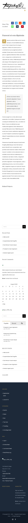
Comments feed (7, 448)
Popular (6, 323)
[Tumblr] (17, 26)
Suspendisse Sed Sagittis (10, 241)
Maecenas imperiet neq (9, 333)
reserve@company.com (8, 478)
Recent (14, 323)
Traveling (5, 426)
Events (5, 410)
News (4, 414)
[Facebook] (12, 23)
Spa (4, 418)
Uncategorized (7, 430)
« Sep (3, 304)
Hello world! (6, 237)
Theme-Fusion (9, 480)
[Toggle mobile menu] (25, 10)
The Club (5, 422)
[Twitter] (16, 23)
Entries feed (6, 444)
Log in (4, 440)
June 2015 (6, 399)
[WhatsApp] (12, 26)
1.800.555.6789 (6, 473)
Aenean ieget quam (8, 252)
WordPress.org (7, 452)
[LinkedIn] (24, 23)
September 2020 (6, 394)
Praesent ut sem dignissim (10, 249)
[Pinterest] (22, 26)
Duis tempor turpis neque (10, 245)
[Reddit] (20, 23)
